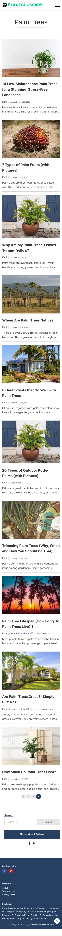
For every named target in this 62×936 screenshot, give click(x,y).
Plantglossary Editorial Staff (17, 633)
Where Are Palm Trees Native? (27, 320)
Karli (4, 101)
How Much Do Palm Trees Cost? (29, 772)
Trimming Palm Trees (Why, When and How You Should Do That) (31, 548)
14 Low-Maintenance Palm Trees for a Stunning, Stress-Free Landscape (29, 89)
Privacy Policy (8, 894)
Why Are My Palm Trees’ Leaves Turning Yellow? (29, 247)
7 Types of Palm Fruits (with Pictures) (25, 167)
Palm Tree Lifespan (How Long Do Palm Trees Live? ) (30, 624)
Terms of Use (8, 891)
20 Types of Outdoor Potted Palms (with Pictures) (25, 473)
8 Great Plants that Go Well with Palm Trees (29, 393)
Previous (23, 796)
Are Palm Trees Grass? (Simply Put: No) (28, 699)
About (5, 888)
